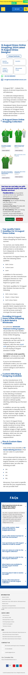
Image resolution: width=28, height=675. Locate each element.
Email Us (19, 219)
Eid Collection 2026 (7, 617)
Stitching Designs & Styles (8, 621)
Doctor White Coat (6, 599)
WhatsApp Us (10, 219)
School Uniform (6, 615)
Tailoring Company (7, 626)
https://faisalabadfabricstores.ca (9, 659)
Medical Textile (5, 597)
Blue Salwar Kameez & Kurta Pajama (11, 634)
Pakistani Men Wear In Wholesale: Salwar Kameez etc (14, 632)
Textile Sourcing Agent (8, 624)
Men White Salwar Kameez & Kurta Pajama (12, 638)
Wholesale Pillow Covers (8, 619)
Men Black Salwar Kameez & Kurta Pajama (12, 636)
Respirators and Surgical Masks (9, 605)
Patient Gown (5, 603)
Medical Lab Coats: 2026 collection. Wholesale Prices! (14, 601)
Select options (5, 150)
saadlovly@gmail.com (10, 652)
